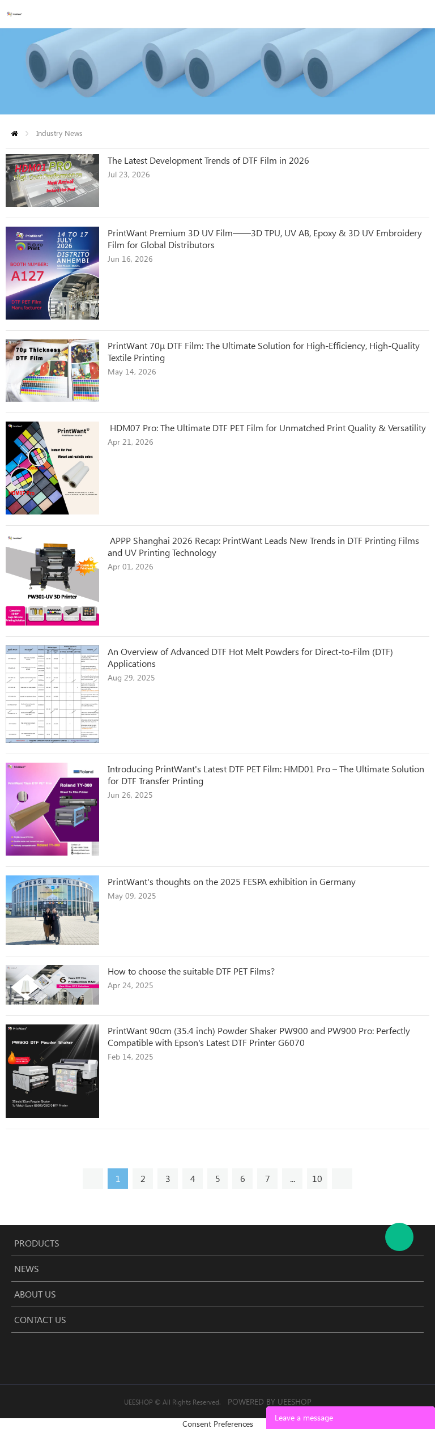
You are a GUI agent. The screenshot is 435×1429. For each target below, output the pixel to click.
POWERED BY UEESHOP (270, 1401)
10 (317, 1178)
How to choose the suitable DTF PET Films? (193, 971)
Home (14, 133)
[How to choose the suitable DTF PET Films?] (52, 1001)
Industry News (59, 133)
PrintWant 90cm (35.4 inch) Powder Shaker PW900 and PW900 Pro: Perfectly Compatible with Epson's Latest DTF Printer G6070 (259, 1036)
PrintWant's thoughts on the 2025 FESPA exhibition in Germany (232, 881)
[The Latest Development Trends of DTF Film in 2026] (52, 203)
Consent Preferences (217, 1423)
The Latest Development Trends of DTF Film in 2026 (208, 160)
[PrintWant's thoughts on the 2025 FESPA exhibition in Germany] (52, 942)
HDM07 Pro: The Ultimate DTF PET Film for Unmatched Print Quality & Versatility (267, 427)
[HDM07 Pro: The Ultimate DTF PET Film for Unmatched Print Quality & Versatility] (52, 511)
